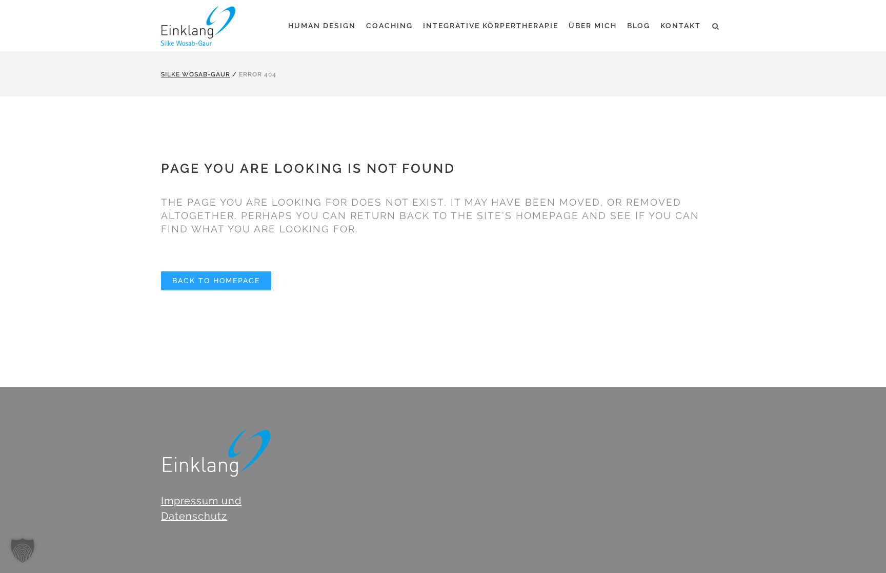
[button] (22, 550)
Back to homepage (216, 280)
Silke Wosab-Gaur (195, 74)
